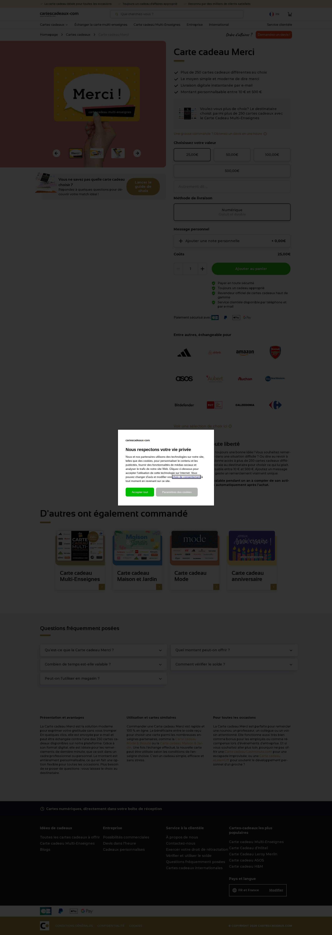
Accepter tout (140, 492)
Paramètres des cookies (177, 492)
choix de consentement (186, 476)
